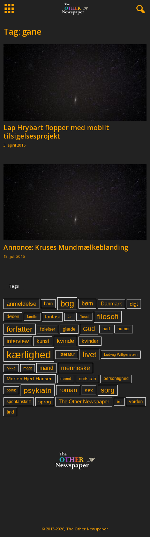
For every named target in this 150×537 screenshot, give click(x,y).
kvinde (65, 340)
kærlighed (29, 354)
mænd (65, 378)
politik (11, 390)
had (106, 328)
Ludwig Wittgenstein (120, 354)
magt (27, 368)
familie (32, 317)
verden (136, 401)
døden (13, 316)
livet (89, 354)
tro (119, 402)
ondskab (87, 378)
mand (46, 368)
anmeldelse (21, 303)
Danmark (111, 303)
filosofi (108, 316)
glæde (69, 329)
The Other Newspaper (84, 401)
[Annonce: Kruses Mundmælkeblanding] (75, 202)
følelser (47, 329)
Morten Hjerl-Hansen (30, 378)
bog (67, 303)
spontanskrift (19, 401)
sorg (107, 390)
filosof (84, 317)
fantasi (52, 316)
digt (134, 304)
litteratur (67, 354)
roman (68, 390)
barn (48, 303)
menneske (75, 368)
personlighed (116, 378)
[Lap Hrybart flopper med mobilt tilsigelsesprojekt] (75, 82)
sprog (44, 401)
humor (124, 328)
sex (89, 390)
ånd (10, 412)
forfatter (19, 329)
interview (18, 341)
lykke (11, 368)
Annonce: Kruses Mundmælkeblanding (65, 247)
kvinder (90, 341)
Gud (89, 328)
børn (87, 303)
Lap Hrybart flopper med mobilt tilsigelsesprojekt (56, 132)
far (69, 317)
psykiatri (38, 390)
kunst (43, 341)
